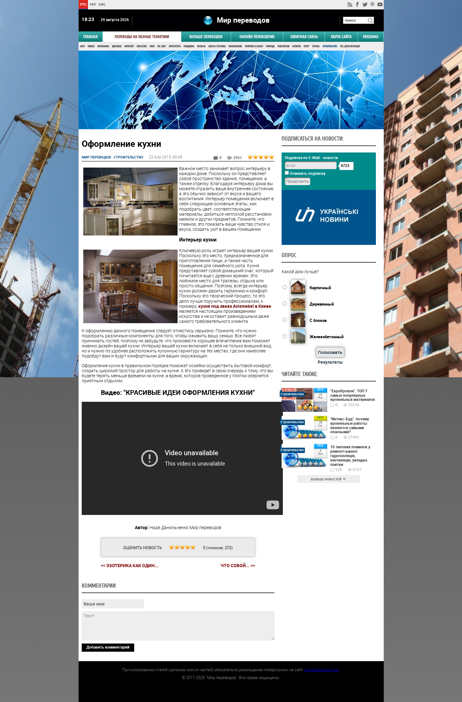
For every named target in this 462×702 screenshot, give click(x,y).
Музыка (201, 46)
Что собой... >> (238, 565)
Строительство (329, 46)
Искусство (142, 46)
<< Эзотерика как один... (129, 565)
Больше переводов (206, 36)
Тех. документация (350, 46)
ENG (102, 4)
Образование (235, 46)
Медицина (189, 46)
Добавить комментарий (107, 646)
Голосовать (330, 352)
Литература (175, 46)
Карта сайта (341, 36)
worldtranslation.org (321, 669)
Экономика (103, 46)
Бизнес (91, 46)
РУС (83, 4)
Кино (152, 46)
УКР (92, 4)
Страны (316, 46)
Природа (270, 46)
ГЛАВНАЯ (90, 36)
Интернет (129, 46)
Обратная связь (304, 36)
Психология (283, 46)
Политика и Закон (254, 46)
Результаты (330, 362)
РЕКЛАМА (370, 36)
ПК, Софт (161, 46)
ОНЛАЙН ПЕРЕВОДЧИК (256, 36)
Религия (296, 46)
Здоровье (117, 46)
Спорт (306, 46)
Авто (82, 46)
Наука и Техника (217, 46)
